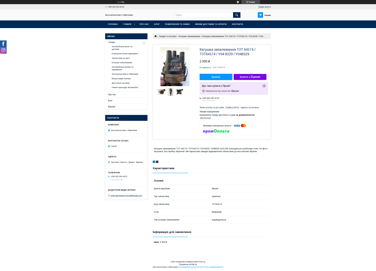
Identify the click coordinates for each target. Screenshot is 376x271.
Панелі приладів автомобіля (125, 87)
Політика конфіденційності (212, 267)
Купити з (245, 77)
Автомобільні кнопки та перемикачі (122, 68)
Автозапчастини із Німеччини (125, 74)
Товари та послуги (167, 36)
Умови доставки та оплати (211, 24)
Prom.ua (201, 262)
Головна (113, 24)
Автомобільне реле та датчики (122, 47)
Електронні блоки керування (125, 53)
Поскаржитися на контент (189, 267)
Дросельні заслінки (121, 83)
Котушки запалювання (189, 36)
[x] (157, 162)
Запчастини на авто (121, 58)
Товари (127, 24)
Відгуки (111, 106)
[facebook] (154, 162)
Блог (157, 24)
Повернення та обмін (177, 24)
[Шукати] (236, 15)
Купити (216, 77)
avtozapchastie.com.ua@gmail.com (126, 195)
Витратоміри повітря (121, 78)
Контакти (237, 24)
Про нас (144, 24)
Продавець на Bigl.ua (188, 264)
